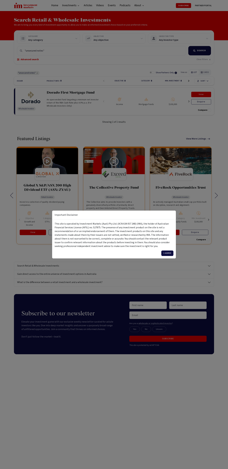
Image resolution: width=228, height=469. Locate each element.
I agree (167, 253)
